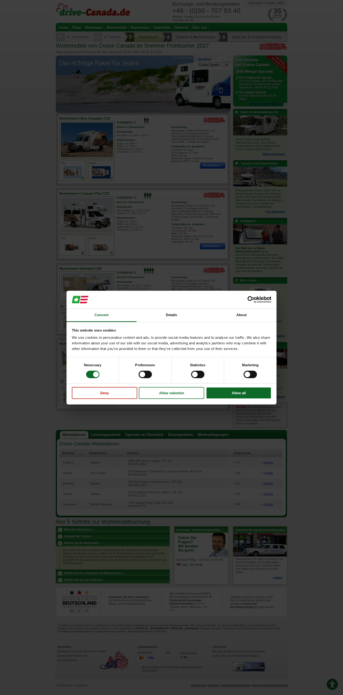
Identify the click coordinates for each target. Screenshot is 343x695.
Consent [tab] (101, 315)
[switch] (145, 374)
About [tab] (241, 315)
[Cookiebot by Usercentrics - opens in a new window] (251, 299)
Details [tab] (171, 315)
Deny (104, 393)
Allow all (239, 393)
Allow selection (171, 393)
